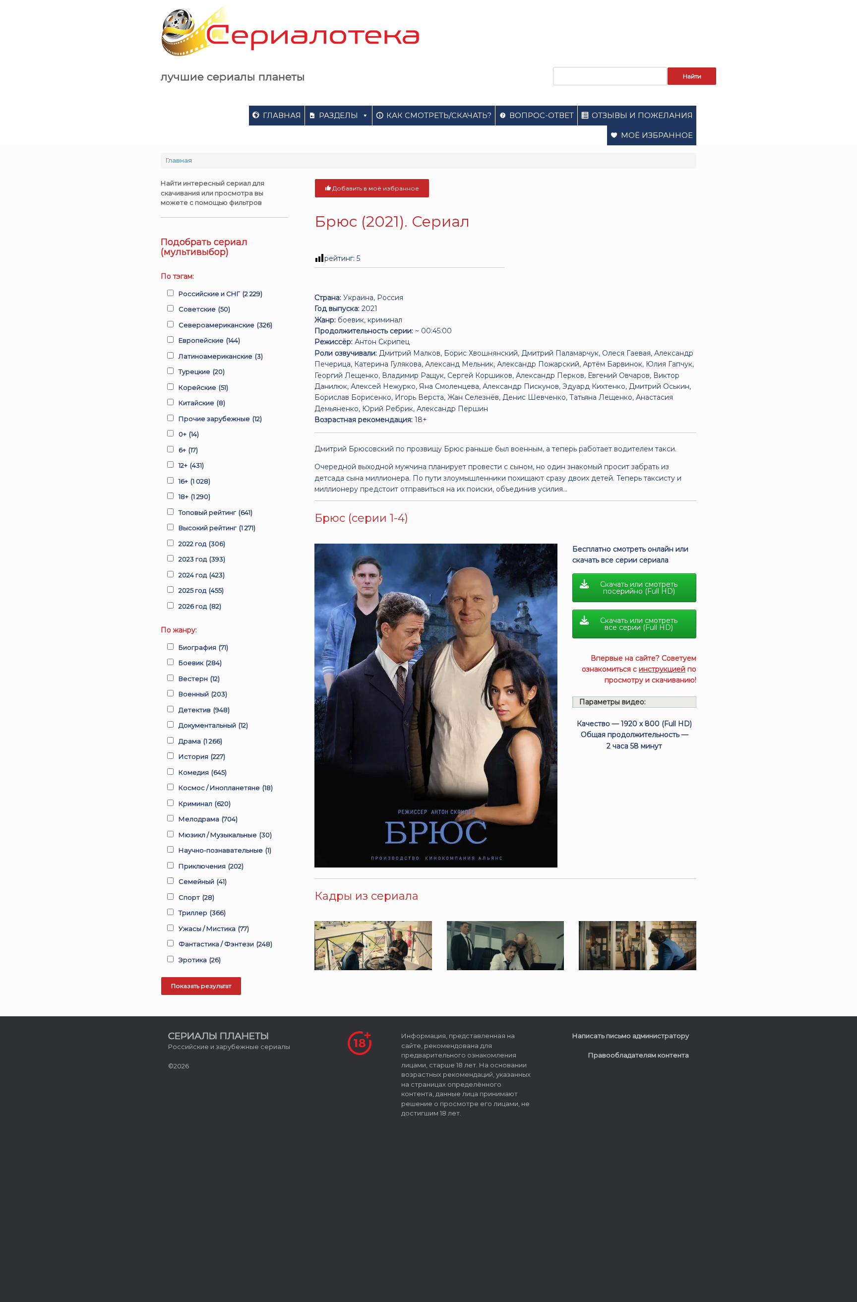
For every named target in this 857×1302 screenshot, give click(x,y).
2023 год (202, 559)
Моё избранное (657, 135)
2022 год (202, 544)
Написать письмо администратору (630, 1036)
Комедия (203, 772)
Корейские (203, 387)
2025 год (201, 590)
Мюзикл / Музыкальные (225, 835)
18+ (194, 496)
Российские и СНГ (220, 294)
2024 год (202, 575)
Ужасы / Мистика (214, 928)
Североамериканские (225, 325)
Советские (204, 309)
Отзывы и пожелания (642, 115)
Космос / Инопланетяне (226, 788)
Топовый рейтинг (215, 512)
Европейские (209, 340)
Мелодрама (208, 819)
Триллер (202, 913)
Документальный (213, 725)
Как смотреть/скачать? (438, 115)
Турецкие (202, 371)
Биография (203, 647)
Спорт (196, 897)
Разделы (338, 115)
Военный (203, 694)
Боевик (200, 663)
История (202, 756)
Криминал (205, 803)
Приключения (211, 866)
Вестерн (199, 678)
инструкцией (662, 669)
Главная (282, 115)
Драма (200, 741)
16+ (194, 481)
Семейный (203, 881)
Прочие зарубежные (220, 419)
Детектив (204, 710)
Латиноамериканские (221, 356)
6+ (188, 450)
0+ (189, 434)
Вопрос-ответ (541, 115)
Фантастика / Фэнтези (225, 944)
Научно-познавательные (225, 850)
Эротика (200, 960)
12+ (191, 465)
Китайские (202, 403)
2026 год (200, 606)
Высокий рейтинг (217, 528)
